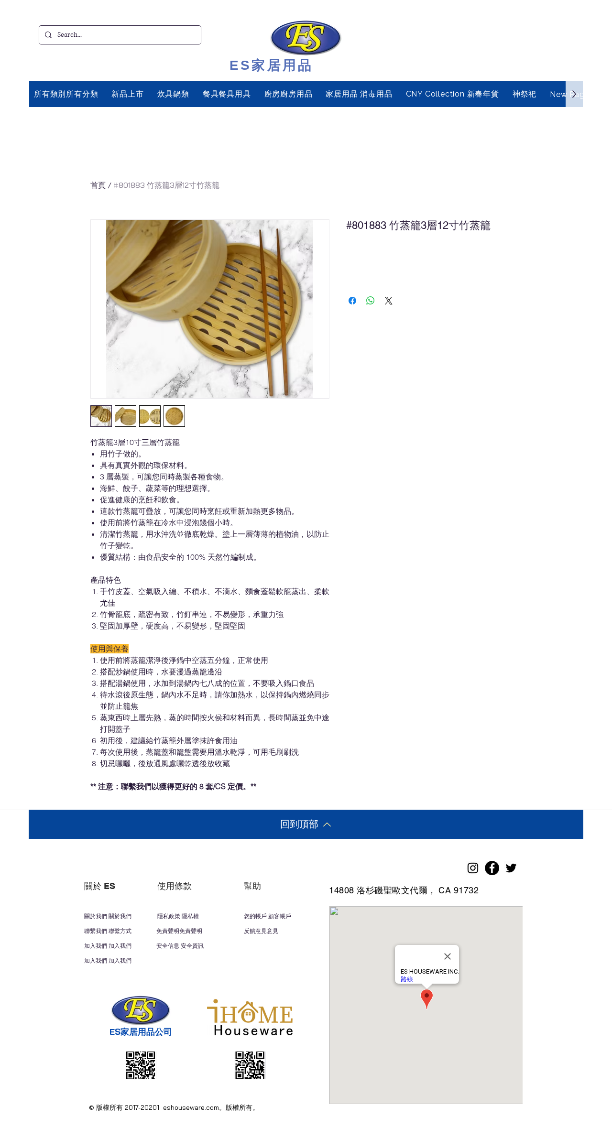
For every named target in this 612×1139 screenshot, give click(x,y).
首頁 (98, 185)
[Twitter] (511, 868)
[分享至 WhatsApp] (370, 300)
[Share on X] (388, 300)
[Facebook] (492, 868)
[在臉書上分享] (352, 300)
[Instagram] (473, 868)
